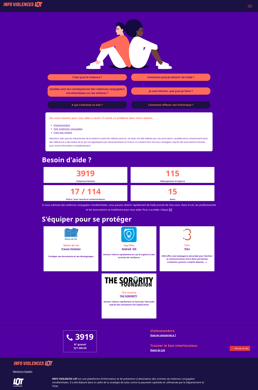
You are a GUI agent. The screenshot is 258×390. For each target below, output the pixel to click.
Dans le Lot (157, 350)
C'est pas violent (63, 132)
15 (172, 191)
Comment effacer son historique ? (171, 105)
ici (170, 209)
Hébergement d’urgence (172, 181)
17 (74, 191)
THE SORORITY (128, 296)
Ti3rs (187, 249)
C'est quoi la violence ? (87, 77)
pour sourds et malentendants (89, 199)
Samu (172, 199)
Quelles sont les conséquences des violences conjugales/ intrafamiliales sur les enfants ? (87, 91)
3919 (85, 173)
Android (126, 249)
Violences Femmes (85, 181)
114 (94, 191)
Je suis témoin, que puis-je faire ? (171, 91)
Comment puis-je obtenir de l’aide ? (170, 77)
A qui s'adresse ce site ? (87, 105)
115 (172, 173)
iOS (134, 249)
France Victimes (71, 249)
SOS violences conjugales (68, 128)
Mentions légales (22, 371)
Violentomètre (62, 125)
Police (69, 199)
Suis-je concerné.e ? (163, 335)
